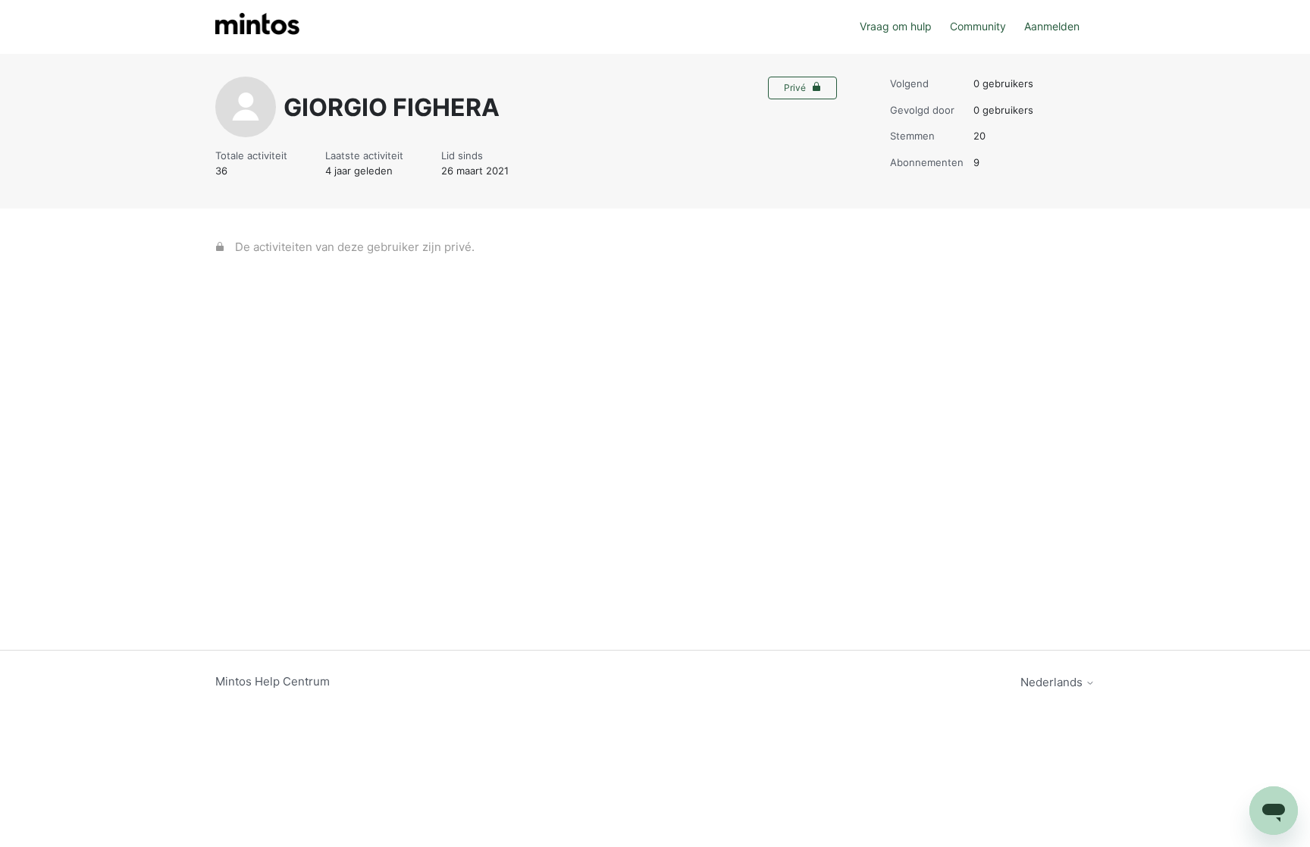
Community (978, 26)
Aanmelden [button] (1052, 26)
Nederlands (1053, 682)
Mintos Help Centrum (272, 681)
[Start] (257, 27)
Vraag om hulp (896, 26)
